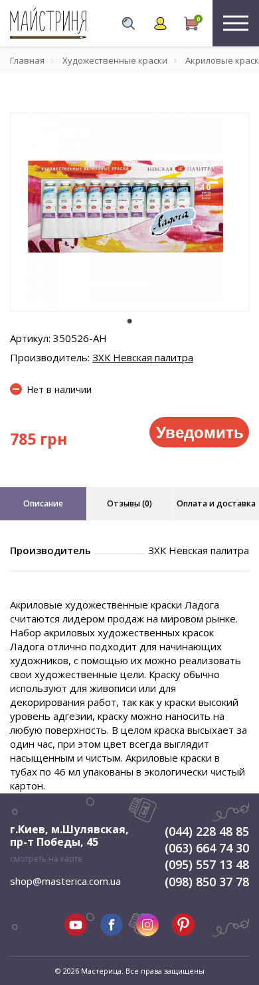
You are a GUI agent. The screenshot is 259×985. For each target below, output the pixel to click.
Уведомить (200, 431)
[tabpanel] (129, 212)
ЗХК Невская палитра (142, 357)
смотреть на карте (46, 858)
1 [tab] (129, 320)
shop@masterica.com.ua (65, 881)
